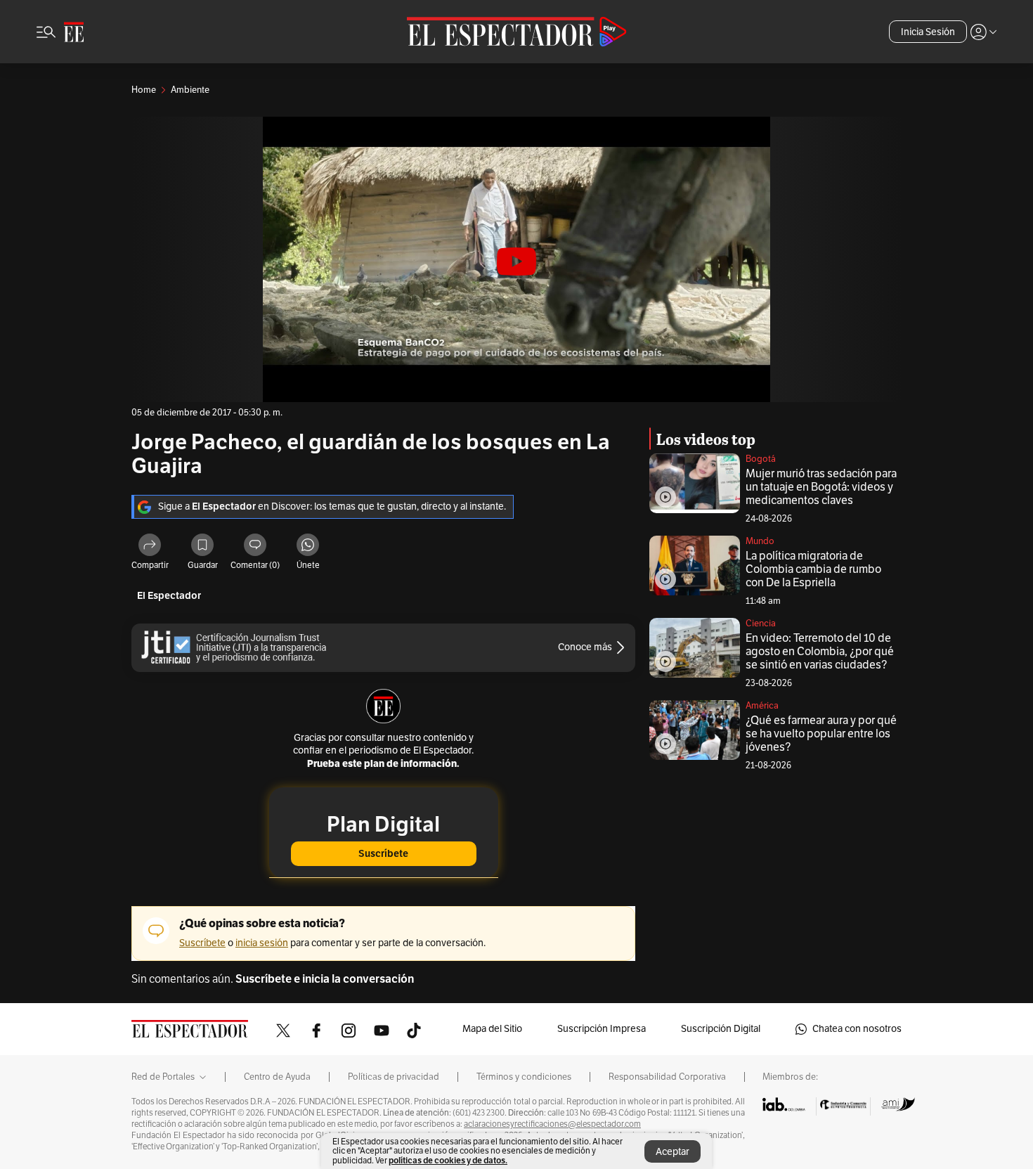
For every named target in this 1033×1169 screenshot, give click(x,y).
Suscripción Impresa (601, 1029)
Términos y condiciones (523, 1077)
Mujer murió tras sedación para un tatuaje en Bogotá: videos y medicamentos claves (821, 487)
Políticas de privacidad (393, 1077)
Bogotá (761, 459)
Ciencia (761, 623)
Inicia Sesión (928, 32)
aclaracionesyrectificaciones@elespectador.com (552, 1124)
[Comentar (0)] (255, 547)
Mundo (760, 541)
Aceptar (672, 1152)
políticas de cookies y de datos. (448, 1160)
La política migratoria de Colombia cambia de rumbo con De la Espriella (813, 569)
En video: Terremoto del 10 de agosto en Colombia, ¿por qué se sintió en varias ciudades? (820, 651)
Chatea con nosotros (857, 1029)
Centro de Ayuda (277, 1077)
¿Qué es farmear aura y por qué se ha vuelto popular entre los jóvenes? (821, 733)
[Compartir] (149, 547)
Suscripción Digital (720, 1029)
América (762, 705)
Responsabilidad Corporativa (667, 1077)
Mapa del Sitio (492, 1029)
